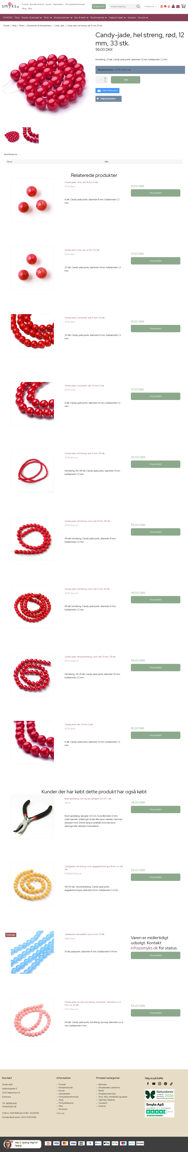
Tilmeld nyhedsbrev (122, 596)
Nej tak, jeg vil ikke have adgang (122, 608)
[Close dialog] (146, 540)
